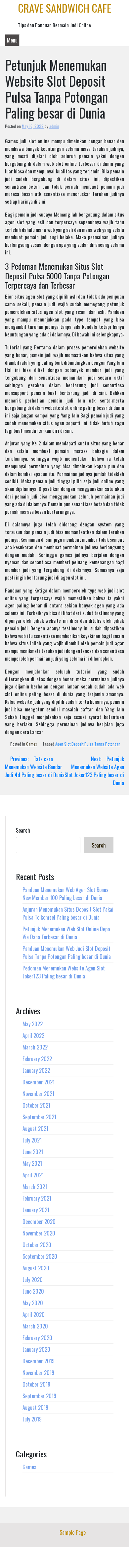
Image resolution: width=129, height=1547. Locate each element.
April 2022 (33, 1036)
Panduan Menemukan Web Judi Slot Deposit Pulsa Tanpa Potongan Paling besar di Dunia (66, 952)
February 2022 (37, 1059)
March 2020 (35, 1326)
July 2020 (32, 1280)
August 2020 (35, 1268)
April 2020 (33, 1315)
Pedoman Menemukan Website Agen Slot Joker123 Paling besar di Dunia (63, 972)
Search (23, 830)
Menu (12, 40)
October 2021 (36, 1105)
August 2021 (35, 1129)
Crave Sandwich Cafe (64, 8)
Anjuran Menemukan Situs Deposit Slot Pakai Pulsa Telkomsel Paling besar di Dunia (67, 913)
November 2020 (38, 1233)
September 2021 (39, 1117)
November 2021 (38, 1094)
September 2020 (39, 1256)
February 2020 (37, 1338)
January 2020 (36, 1349)
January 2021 (35, 1210)
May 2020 (32, 1303)
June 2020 (33, 1291)
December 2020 (39, 1222)
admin (54, 126)
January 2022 (36, 1070)
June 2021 (32, 1152)
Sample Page (73, 1532)
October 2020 (36, 1245)
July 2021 (32, 1140)
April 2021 (33, 1175)
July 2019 (32, 1419)
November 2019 (38, 1373)
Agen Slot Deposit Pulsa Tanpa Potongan (87, 744)
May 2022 (32, 1024)
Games (31, 744)
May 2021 (32, 1163)
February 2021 (36, 1198)
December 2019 (38, 1361)
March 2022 (35, 1047)
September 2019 (39, 1396)
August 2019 (35, 1407)
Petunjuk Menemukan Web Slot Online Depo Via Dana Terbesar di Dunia (66, 933)
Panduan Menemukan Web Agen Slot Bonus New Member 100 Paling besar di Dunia (65, 894)
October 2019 (36, 1384)
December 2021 (38, 1082)
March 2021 (34, 1187)
